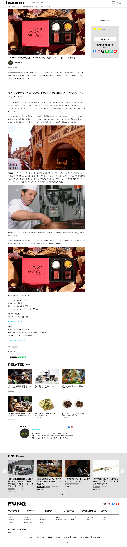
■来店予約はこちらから (16, 322)
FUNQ (9, 517)
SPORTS (31, 511)
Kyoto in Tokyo (28, 522)
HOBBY (48, 511)
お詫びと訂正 (96, 537)
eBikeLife (10, 522)
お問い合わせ (40, 537)
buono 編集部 (36, 429)
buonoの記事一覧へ (105, 20)
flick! (72, 519)
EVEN (104, 517)
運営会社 (50, 537)
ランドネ (26, 517)
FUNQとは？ (30, 537)
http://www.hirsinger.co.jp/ (16, 340)
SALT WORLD (90, 517)
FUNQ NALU (43, 519)
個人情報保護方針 (85, 537)
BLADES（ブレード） (61, 519)
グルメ (15, 347)
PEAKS (41, 517)
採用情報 (66, 537)
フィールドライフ (75, 517)
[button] (4, 471)
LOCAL (103, 511)
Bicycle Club (11, 519)
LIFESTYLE (18, 489)
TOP (9, 6)
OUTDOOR (13, 511)
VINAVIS (58, 517)
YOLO (9, 532)
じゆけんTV (90, 519)
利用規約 (74, 537)
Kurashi (14, 532)
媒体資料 (58, 537)
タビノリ (42, 522)
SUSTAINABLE (89, 511)
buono (13, 6)
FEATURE (40, 486)
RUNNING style (27, 519)
